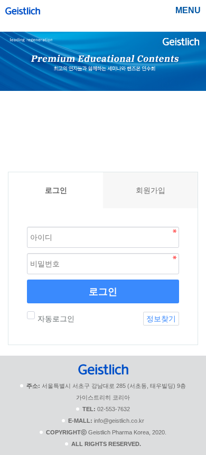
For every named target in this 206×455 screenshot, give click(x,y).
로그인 (103, 291)
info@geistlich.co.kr (119, 420)
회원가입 (150, 190)
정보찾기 (161, 318)
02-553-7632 (113, 409)
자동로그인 (56, 318)
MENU (188, 10)
